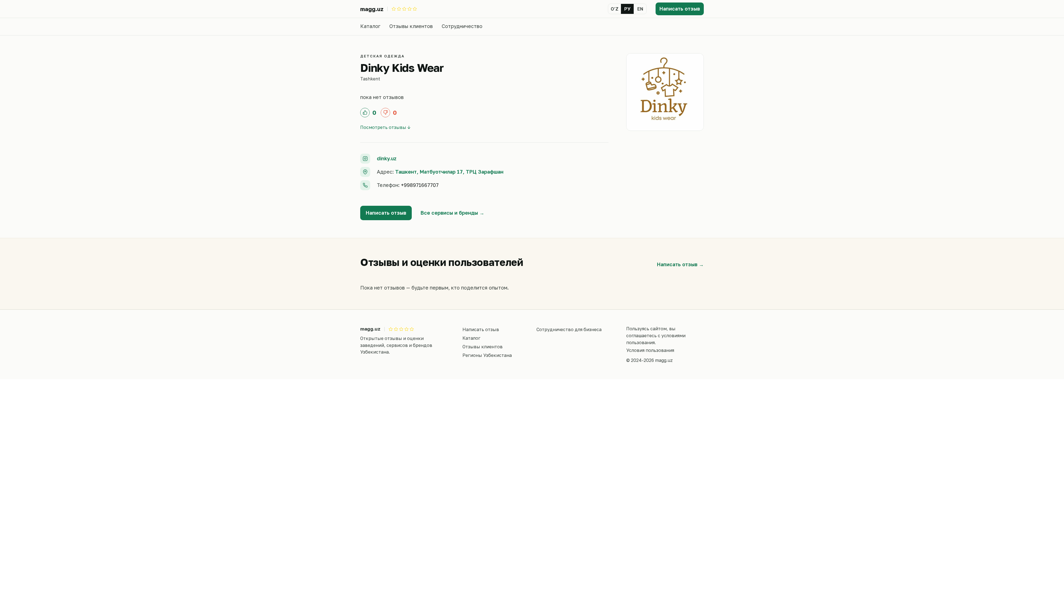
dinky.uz (387, 158)
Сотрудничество (462, 26)
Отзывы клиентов (411, 26)
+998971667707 (420, 185)
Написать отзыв (679, 9)
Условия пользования (650, 350)
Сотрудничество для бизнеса (569, 329)
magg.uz (371, 9)
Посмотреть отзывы (383, 127)
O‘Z (614, 9)
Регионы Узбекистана (487, 355)
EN (640, 9)
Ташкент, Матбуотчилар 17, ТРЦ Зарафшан (449, 172)
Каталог (370, 26)
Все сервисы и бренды (449, 213)
